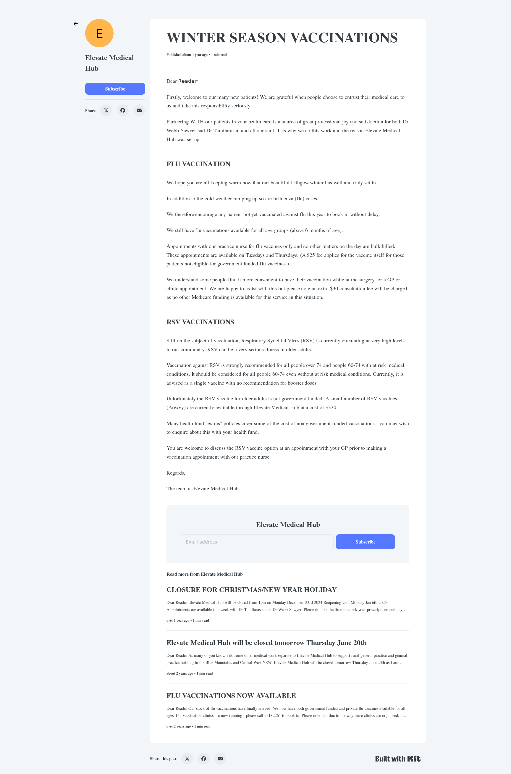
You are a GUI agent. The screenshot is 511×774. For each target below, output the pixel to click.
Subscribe (115, 88)
